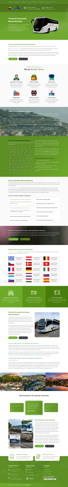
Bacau (30, 146)
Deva (30, 152)
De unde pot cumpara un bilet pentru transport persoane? (20, 216)
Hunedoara (10, 158)
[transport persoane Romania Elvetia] (46, 263)
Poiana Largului (15, 163)
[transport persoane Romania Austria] (29, 258)
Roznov (22, 164)
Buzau (22, 149)
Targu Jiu (22, 167)
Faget (28, 154)
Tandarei (10, 167)
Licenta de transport (46, 469)
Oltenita (23, 160)
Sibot (30, 164)
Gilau (12, 157)
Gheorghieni (29, 155)
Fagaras (25, 154)
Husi (13, 158)
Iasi (18, 158)
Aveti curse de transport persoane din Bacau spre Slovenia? (20, 199)
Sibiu (28, 164)
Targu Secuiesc (20, 169)
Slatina (24, 166)
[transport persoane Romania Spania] (46, 280)
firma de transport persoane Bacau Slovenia (21, 113)
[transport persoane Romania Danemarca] (29, 263)
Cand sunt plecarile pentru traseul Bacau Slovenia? (19, 220)
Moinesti (13, 160)
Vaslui (10, 172)
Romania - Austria (17, 1)
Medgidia (30, 158)
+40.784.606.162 (13, 58)
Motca (16, 160)
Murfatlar (19, 160)
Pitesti (25, 161)
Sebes (25, 164)
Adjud (9, 146)
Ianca (16, 158)
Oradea (30, 160)
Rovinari (19, 164)
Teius (30, 169)
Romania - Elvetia (41, 1)
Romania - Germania (52, 1)
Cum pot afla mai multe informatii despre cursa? (44, 220)
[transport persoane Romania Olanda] (29, 274)
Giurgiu (15, 157)
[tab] (20, 199)
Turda (19, 170)
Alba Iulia (15, 146)
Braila (9, 149)
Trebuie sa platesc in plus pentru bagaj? (43, 199)
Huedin (30, 157)
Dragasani (13, 154)
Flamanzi (16, 155)
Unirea (28, 170)
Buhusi (20, 149)
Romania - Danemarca (34, 1)
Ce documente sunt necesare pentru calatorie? (44, 211)
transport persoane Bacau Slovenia (15, 48)
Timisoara (10, 170)
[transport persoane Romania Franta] (11, 269)
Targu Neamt (10, 169)
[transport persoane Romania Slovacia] (46, 274)
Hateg (27, 157)
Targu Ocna (15, 169)
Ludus (21, 158)
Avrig (27, 146)
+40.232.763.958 (24, 58)
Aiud (12, 146)
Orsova (10, 161)
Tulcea (17, 170)
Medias (10, 160)
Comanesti (10, 152)
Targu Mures (26, 167)
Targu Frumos (18, 167)
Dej (28, 152)
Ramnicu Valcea (29, 163)
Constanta (14, 152)
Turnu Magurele (23, 170)
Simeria (17, 166)
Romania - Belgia (22, 1)
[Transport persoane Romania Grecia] (11, 258)
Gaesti (25, 155)
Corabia (18, 152)
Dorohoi (10, 154)
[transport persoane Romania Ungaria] (29, 280)
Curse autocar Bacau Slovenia (13, 251)
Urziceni (31, 170)
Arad (24, 146)
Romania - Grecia (11, 1)
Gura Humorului (19, 157)
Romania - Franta (46, 1)
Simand (14, 166)
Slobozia (27, 166)
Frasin (22, 155)
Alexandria (21, 146)
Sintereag (20, 166)
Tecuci (28, 169)
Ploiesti (28, 161)
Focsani (19, 155)
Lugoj (24, 158)
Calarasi (25, 149)
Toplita (14, 170)
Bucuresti (16, 149)
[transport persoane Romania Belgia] (46, 258)
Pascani (13, 161)
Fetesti (10, 155)
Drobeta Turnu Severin (19, 154)
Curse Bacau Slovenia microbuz (13, 187)
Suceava (31, 166)
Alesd (18, 146)
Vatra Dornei (13, 172)
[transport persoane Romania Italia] (46, 269)
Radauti (20, 163)
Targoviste (13, 167)
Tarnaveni (24, 169)
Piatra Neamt (21, 161)
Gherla (10, 157)
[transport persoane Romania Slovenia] (11, 280)
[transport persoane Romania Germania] (29, 269)
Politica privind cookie (47, 471)
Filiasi (12, 155)
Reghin (10, 164)
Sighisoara (10, 166)
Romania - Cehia (28, 1)
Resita (13, 164)
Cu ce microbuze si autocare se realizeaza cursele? (45, 203)
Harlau (24, 157)
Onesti (27, 160)
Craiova (22, 152)
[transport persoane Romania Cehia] (11, 263)
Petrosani (16, 161)
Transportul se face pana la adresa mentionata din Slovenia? (47, 207)
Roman (16, 164)
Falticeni (31, 154)
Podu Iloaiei (10, 163)
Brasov (13, 149)
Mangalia (27, 158)
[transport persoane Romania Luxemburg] (11, 274)
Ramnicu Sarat (24, 163)
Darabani (25, 152)
